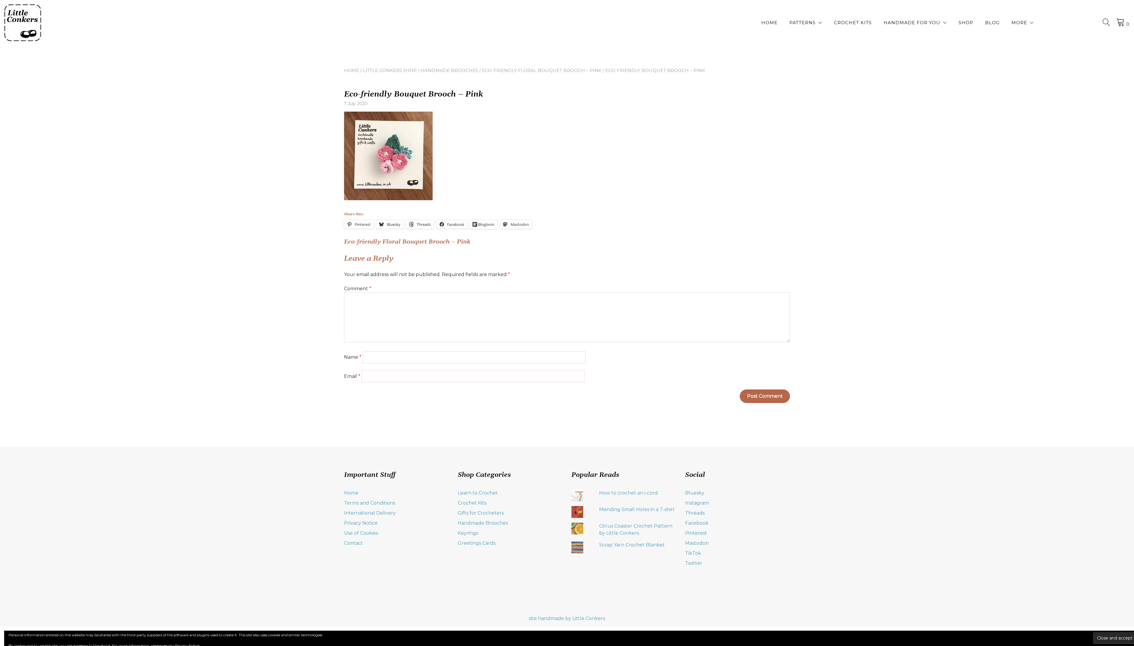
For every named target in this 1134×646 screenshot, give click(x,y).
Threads (695, 513)
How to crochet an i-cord (628, 493)
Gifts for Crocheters (481, 513)
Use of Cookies (361, 533)
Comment (357, 288)
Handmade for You (912, 22)
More (1019, 22)
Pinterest (696, 533)
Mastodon (697, 543)
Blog (992, 22)
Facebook (696, 523)
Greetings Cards (477, 543)
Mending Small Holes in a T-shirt (637, 509)
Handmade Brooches (449, 70)
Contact (353, 543)
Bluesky (694, 493)
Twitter (693, 563)
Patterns (802, 22)
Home (769, 22)
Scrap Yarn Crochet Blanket (632, 545)
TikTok (693, 553)
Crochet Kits (853, 22)
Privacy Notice (361, 523)
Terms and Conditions (369, 503)
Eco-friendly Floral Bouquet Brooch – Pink (542, 70)
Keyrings (468, 533)
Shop (966, 22)
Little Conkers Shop (390, 70)
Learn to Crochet (478, 493)
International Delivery (370, 513)
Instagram (697, 503)
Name (352, 357)
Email (352, 376)
